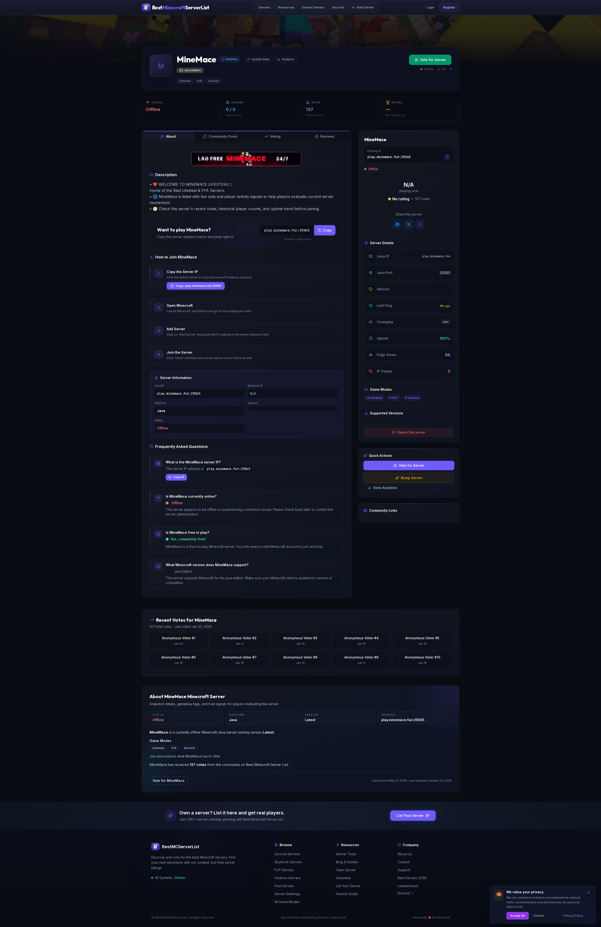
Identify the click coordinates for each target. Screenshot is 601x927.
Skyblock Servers (288, 862)
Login (430, 7)
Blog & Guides (347, 862)
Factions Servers (287, 878)
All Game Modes (287, 902)
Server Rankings (287, 894)
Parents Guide (347, 894)
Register (449, 7)
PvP (174, 748)
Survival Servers (287, 854)
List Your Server (348, 886)
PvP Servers (284, 870)
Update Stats (260, 59)
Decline (539, 915)
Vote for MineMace (169, 781)
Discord (338, 7)
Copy (327, 230)
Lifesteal (158, 748)
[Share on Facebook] (397, 224)
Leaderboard (408, 886)
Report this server (411, 432)
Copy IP (178, 477)
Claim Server (346, 870)
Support (404, 870)
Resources (286, 7)
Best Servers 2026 (412, 878)
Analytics (288, 59)
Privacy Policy (573, 915)
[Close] (588, 892)
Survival (189, 748)
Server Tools (346, 854)
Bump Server (411, 478)
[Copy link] (420, 224)
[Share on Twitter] (408, 224)
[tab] (168, 136)
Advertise (343, 878)
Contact (404, 862)
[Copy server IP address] (447, 157)
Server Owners (313, 7)
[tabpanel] (246, 371)
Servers (264, 7)
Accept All (517, 915)
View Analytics (385, 488)
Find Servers (284, 886)
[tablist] (246, 136)
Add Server (365, 7)
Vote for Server (433, 60)
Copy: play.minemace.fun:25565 (198, 286)
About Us (405, 854)
